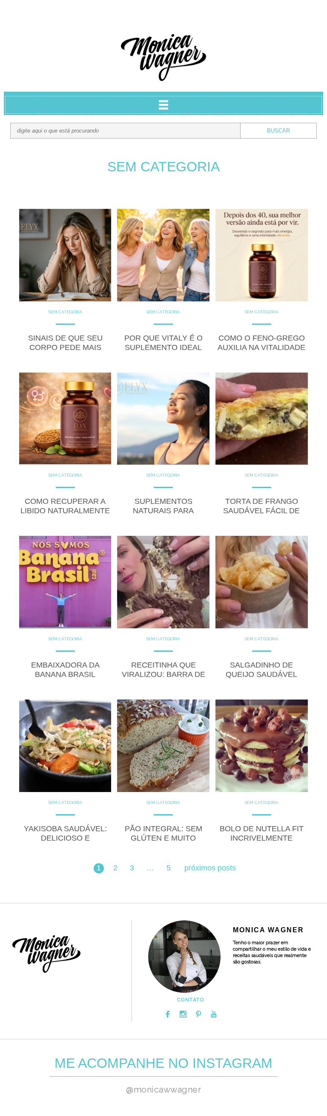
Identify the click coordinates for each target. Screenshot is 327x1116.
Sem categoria (65, 311)
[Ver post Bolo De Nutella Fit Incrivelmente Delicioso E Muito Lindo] (261, 746)
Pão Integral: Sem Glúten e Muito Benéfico (163, 838)
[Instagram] (183, 1014)
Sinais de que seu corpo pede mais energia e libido (65, 347)
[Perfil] (184, 956)
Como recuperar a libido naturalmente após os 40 (65, 510)
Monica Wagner (163, 57)
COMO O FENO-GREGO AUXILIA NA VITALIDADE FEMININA (261, 347)
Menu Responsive (163, 104)
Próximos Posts (210, 868)
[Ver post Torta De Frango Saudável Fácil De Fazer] (261, 419)
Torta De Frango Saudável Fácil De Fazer (261, 510)
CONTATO (190, 1000)
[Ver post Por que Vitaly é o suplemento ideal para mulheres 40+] (163, 255)
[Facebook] (167, 1014)
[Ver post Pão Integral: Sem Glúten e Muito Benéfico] (163, 746)
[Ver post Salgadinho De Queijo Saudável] (261, 582)
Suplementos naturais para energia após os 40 (163, 510)
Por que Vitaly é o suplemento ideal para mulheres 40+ (163, 347)
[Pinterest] (198, 1014)
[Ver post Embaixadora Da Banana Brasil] (65, 582)
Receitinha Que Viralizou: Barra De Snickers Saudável (163, 674)
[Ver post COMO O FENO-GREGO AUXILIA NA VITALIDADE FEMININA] (261, 255)
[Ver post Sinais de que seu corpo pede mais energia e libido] (65, 255)
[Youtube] (213, 1014)
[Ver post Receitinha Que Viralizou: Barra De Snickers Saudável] (163, 582)
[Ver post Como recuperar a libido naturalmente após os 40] (65, 419)
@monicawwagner (163, 1089)
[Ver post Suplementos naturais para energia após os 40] (163, 419)
